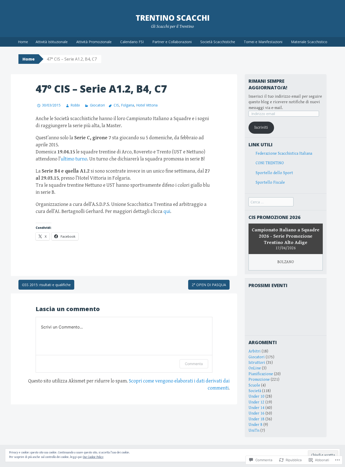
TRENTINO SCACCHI (173, 18)
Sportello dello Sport (274, 173)
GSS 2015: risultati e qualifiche (46, 284)
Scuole (254, 385)
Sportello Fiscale (270, 182)
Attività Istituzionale (52, 41)
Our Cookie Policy (93, 457)
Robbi (75, 105)
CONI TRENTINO (270, 163)
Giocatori (97, 105)
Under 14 (256, 407)
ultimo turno (74, 159)
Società (255, 391)
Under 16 (256, 413)
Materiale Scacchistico (309, 41)
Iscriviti (261, 127)
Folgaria (127, 105)
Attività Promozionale (94, 41)
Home (23, 41)
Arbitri (255, 351)
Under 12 (256, 402)
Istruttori (257, 362)
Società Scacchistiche (217, 41)
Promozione (259, 379)
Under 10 (256, 396)
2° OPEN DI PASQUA (209, 284)
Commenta (194, 364)
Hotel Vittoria (147, 105)
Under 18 (256, 419)
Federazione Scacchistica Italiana (284, 153)
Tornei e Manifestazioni (263, 41)
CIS (116, 105)
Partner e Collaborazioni (172, 41)
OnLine (255, 368)
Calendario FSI (132, 41)
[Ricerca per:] (271, 202)
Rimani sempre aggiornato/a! (268, 84)
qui (166, 211)
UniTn (254, 430)
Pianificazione (261, 374)
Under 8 (255, 424)
